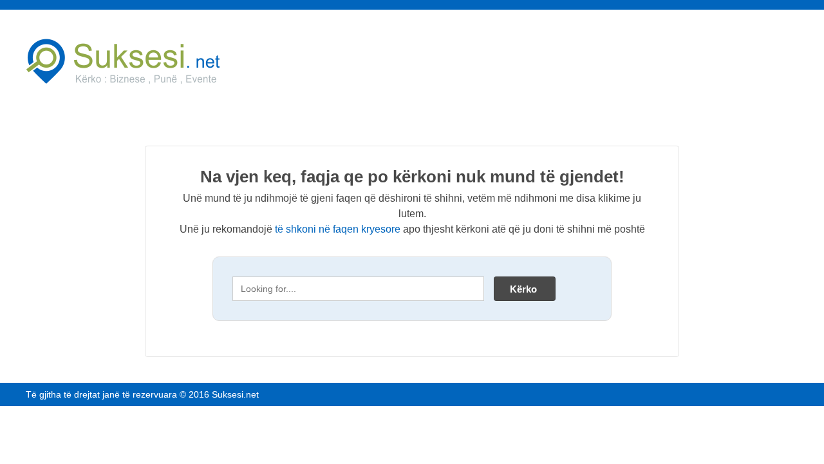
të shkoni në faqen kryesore (337, 229)
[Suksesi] (148, 61)
